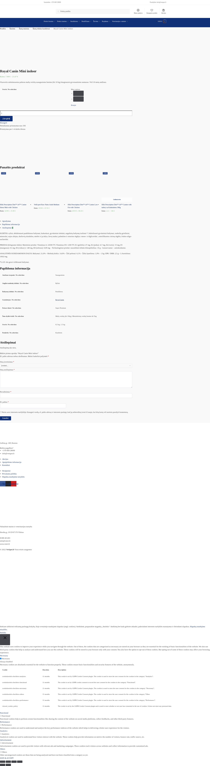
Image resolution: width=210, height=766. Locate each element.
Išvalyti (73, 105)
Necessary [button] (4, 656)
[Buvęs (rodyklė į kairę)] (2, 765)
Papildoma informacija (11, 224)
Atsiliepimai (7, 228)
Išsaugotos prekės (151, 13)
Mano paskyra (138, 13)
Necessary (6, 659)
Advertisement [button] (5, 740)
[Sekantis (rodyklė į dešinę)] (8, 765)
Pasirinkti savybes (15, 214)
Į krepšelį (6, 119)
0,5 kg (78, 93)
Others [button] (2, 749)
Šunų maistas (24, 29)
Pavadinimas (5, 392)
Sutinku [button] (3, 633)
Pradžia (3, 29)
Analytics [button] (3, 731)
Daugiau (117, 214)
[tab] (106, 221)
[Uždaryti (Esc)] (2, 762)
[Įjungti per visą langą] (14, 762)
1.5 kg (78, 99)
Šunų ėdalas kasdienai (41, 29)
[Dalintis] (8, 762)
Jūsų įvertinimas (7, 362)
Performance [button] (5, 722)
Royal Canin (59, 300)
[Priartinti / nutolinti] (19, 762)
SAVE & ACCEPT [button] (7, 758)
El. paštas (4, 402)
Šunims (12, 29)
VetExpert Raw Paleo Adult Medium (46, 205)
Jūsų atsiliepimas (7, 370)
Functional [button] (4, 713)
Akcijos (163, 13)
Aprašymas (6, 221)
